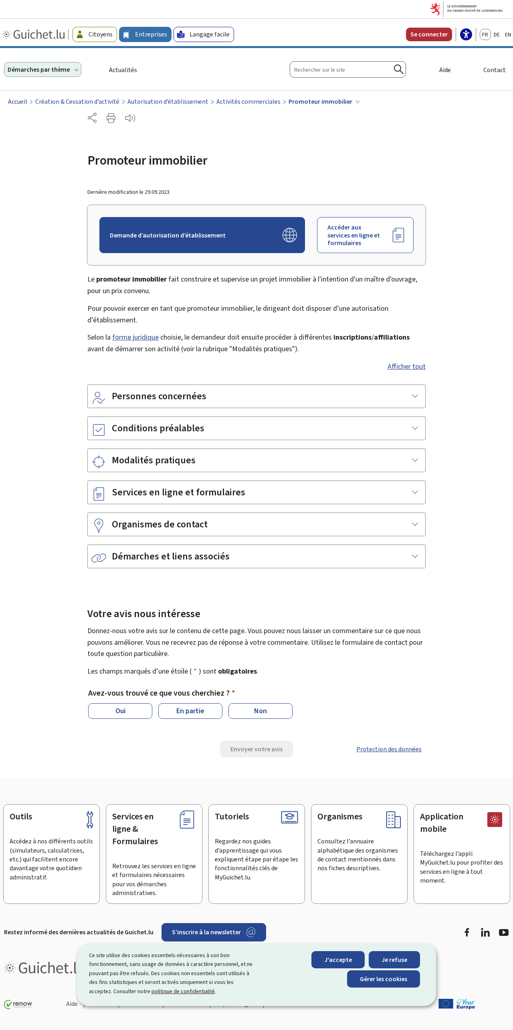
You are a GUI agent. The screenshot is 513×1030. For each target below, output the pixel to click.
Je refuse (394, 960)
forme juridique (135, 337)
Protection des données (389, 749)
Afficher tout (407, 366)
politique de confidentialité (183, 991)
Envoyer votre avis (256, 749)
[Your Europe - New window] (457, 1004)
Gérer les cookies (383, 979)
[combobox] (348, 69)
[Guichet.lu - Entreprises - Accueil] (34, 34)
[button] (111, 118)
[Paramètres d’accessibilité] (466, 35)
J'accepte (338, 960)
